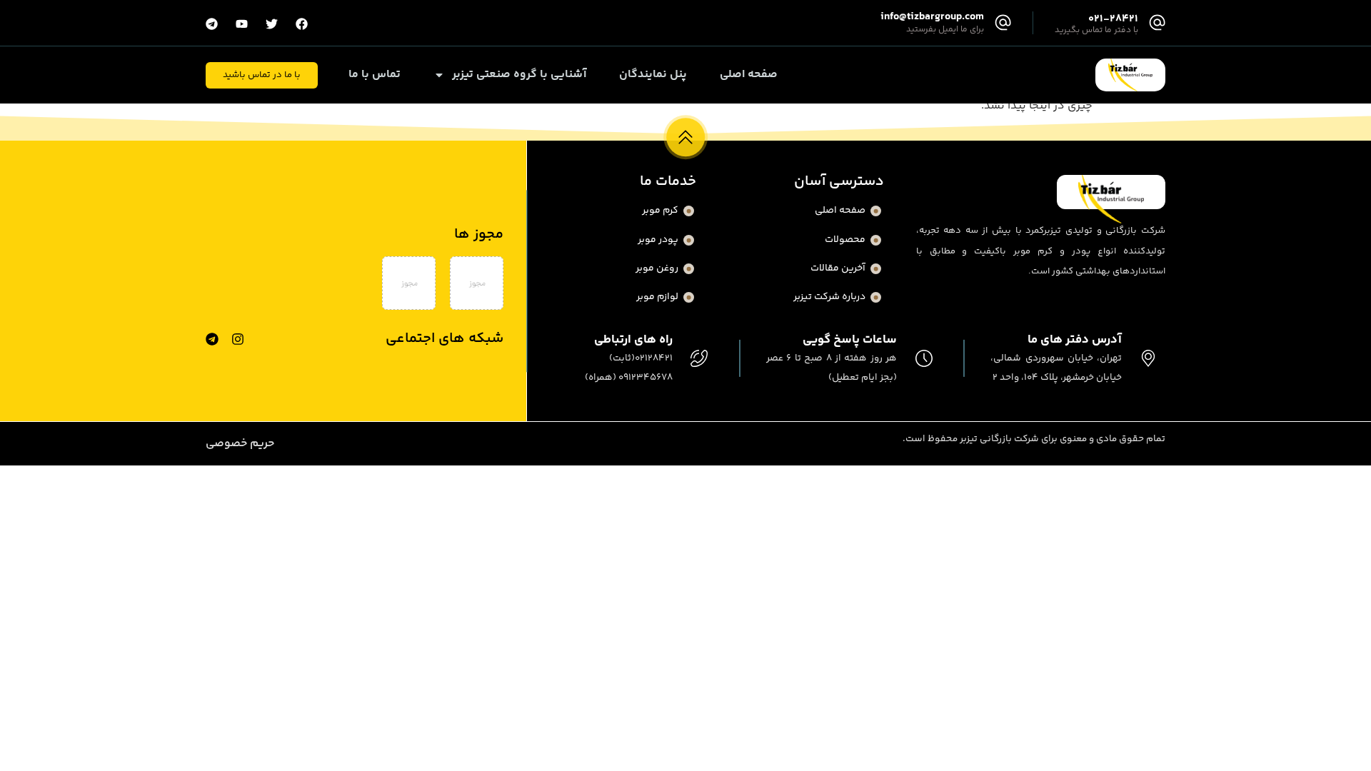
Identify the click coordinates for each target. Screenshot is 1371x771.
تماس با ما (374, 75)
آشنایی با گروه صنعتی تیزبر (519, 75)
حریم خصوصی (240, 444)
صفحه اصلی (749, 75)
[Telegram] (212, 339)
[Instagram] (237, 339)
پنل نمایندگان (653, 75)
